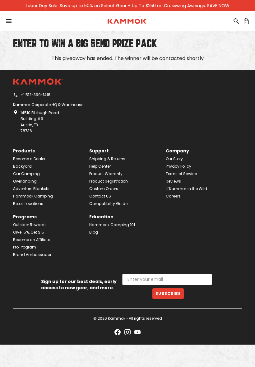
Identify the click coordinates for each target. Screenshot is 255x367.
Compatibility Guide (108, 203)
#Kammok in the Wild (186, 188)
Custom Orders (103, 188)
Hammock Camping (33, 196)
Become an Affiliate (31, 239)
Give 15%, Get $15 (28, 232)
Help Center (100, 166)
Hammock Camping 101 (112, 224)
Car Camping (26, 173)
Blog (93, 232)
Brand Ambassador (32, 254)
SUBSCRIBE (168, 293)
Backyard (22, 166)
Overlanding (25, 181)
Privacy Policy (178, 166)
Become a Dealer (29, 158)
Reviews (173, 181)
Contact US (100, 196)
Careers (173, 196)
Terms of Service (181, 173)
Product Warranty (106, 173)
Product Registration (108, 181)
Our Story (174, 158)
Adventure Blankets (31, 188)
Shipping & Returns (107, 158)
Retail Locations (28, 203)
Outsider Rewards (30, 224)
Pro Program (24, 247)
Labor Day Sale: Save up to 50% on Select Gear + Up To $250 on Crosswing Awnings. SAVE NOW (128, 5)
